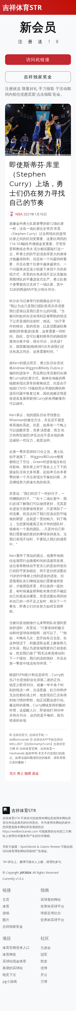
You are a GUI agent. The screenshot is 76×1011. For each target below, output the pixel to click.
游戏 (6, 913)
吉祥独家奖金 (38, 77)
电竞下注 (9, 974)
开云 (44, 974)
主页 (6, 899)
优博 (44, 968)
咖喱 (27, 773)
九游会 (46, 947)
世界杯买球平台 (52, 906)
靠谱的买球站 (13, 968)
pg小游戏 (10, 981)
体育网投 (9, 954)
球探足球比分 (51, 913)
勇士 (20, 773)
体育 (6, 906)
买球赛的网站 (51, 899)
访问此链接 (38, 59)
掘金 (35, 773)
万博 (44, 981)
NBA (19, 214)
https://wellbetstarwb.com (20, 831)
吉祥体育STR (22, 7)
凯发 (44, 961)
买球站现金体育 (14, 961)
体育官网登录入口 (16, 947)
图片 (6, 919)
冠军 (44, 954)
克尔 (12, 773)
